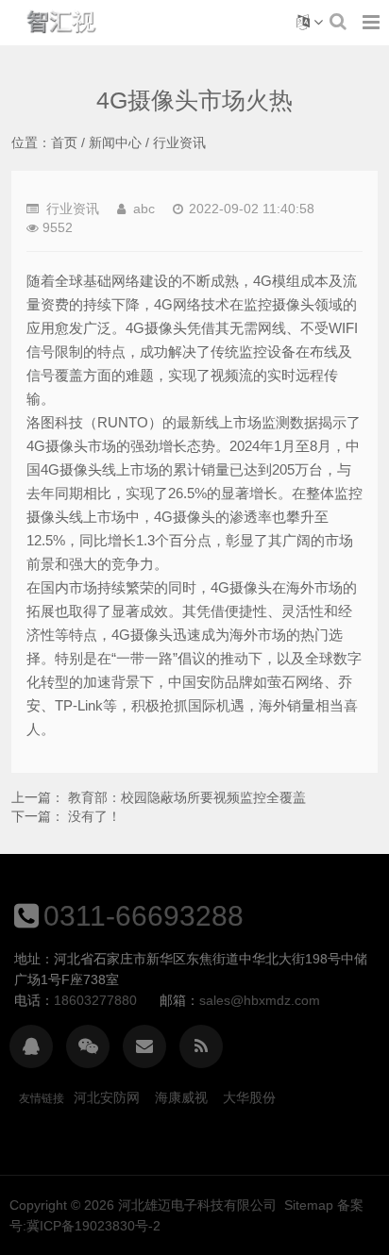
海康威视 (181, 1097)
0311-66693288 (143, 915)
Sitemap (308, 1205)
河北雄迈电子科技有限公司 (197, 1205)
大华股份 (249, 1097)
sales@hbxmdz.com (259, 1000)
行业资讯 (179, 142)
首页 (64, 142)
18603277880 (95, 1000)
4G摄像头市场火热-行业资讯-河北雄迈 (62, 22)
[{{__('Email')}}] (144, 1046)
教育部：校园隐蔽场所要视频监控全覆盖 (187, 797)
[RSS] (201, 1046)
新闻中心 (115, 142)
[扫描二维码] (88, 1046)
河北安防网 (107, 1097)
